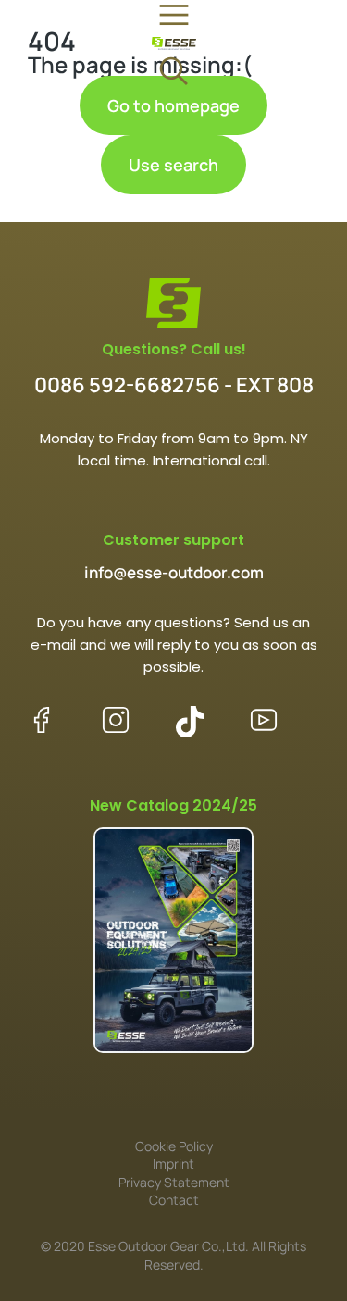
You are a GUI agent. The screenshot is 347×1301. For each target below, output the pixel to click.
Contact (174, 1199)
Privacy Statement (173, 1182)
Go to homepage (173, 105)
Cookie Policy (174, 1146)
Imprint (173, 1163)
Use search (173, 165)
